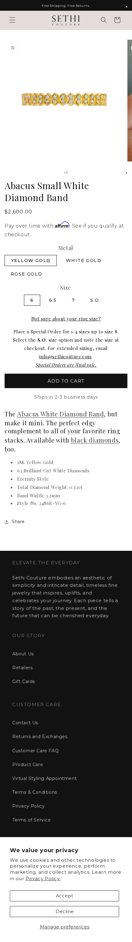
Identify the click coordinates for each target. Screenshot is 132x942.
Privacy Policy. (42, 878)
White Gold (83, 260)
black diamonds (94, 440)
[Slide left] (52, 173)
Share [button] (18, 521)
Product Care (27, 764)
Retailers (22, 667)
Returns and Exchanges (40, 736)
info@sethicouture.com (65, 356)
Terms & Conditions (34, 792)
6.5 (52, 300)
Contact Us (25, 722)
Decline (65, 911)
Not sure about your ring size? (66, 319)
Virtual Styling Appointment (44, 778)
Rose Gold (26, 274)
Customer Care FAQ (35, 750)
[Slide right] (79, 173)
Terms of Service (31, 820)
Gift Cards (23, 681)
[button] (12, 20)
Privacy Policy (28, 806)
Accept (64, 896)
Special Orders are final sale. (66, 365)
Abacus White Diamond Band (60, 414)
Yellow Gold (30, 260)
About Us (23, 654)
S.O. (95, 300)
